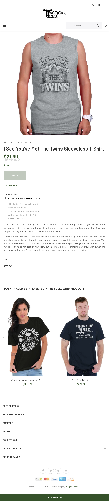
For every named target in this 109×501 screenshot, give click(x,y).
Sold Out (15, 175)
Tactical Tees (33, 487)
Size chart (8, 165)
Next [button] (105, 337)
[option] (54, 84)
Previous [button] (3, 337)
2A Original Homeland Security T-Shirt (27, 380)
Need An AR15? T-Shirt (81, 380)
